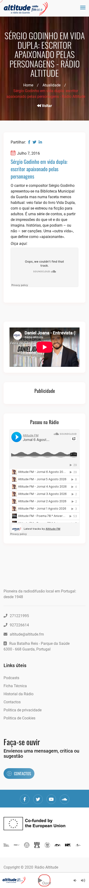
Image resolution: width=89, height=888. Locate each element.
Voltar (46, 105)
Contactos (12, 702)
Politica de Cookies (19, 718)
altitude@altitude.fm (27, 634)
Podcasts (11, 678)
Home (28, 85)
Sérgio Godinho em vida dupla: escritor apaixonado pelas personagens (39, 169)
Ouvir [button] (46, 880)
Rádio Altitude (46, 867)
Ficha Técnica (15, 686)
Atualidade (51, 85)
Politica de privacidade (23, 710)
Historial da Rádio (18, 694)
